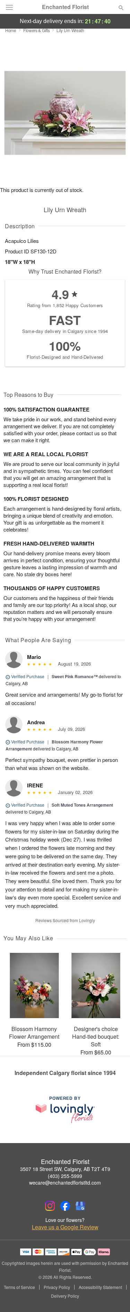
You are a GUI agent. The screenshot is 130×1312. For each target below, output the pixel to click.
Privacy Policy (57, 1287)
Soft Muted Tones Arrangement (82, 805)
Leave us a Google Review (65, 1227)
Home (10, 30)
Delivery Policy (65, 1296)
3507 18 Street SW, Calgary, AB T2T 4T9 (65, 1168)
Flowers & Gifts (36, 30)
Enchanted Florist (65, 7)
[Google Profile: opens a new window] (80, 1206)
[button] (115, 1296)
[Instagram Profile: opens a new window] (50, 1206)
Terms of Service (19, 1287)
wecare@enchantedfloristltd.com (65, 1182)
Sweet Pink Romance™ (75, 676)
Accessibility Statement (100, 1287)
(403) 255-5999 (65, 1175)
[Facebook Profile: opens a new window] (65, 1206)
